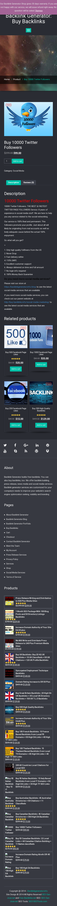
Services (10, 564)
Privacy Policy (12, 559)
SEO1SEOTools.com (38, 901)
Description (13, 182)
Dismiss (39, 10)
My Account (11, 550)
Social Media (18, 171)
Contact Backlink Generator (18, 541)
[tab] (13, 182)
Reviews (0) (29, 182)
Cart (8, 532)
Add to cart (17, 161)
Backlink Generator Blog (16, 519)
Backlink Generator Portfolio (18, 524)
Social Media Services (15, 572)
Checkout (10, 537)
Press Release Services (16, 555)
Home (7, 79)
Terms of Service (13, 577)
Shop (8, 568)
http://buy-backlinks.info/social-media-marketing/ (26, 302)
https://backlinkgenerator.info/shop (20, 287)
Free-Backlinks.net (27, 898)
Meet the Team (13, 546)
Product (16, 79)
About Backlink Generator (17, 515)
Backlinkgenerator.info (38, 891)
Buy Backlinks (12, 528)
